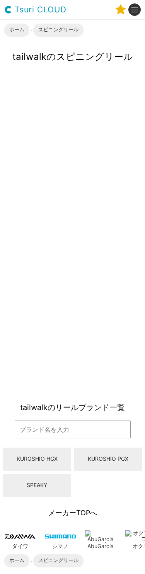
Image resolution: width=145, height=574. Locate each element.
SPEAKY (37, 485)
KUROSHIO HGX (37, 458)
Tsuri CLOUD (39, 10)
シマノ (60, 546)
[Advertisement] (72, 318)
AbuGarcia (100, 546)
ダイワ (20, 546)
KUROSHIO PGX (108, 458)
